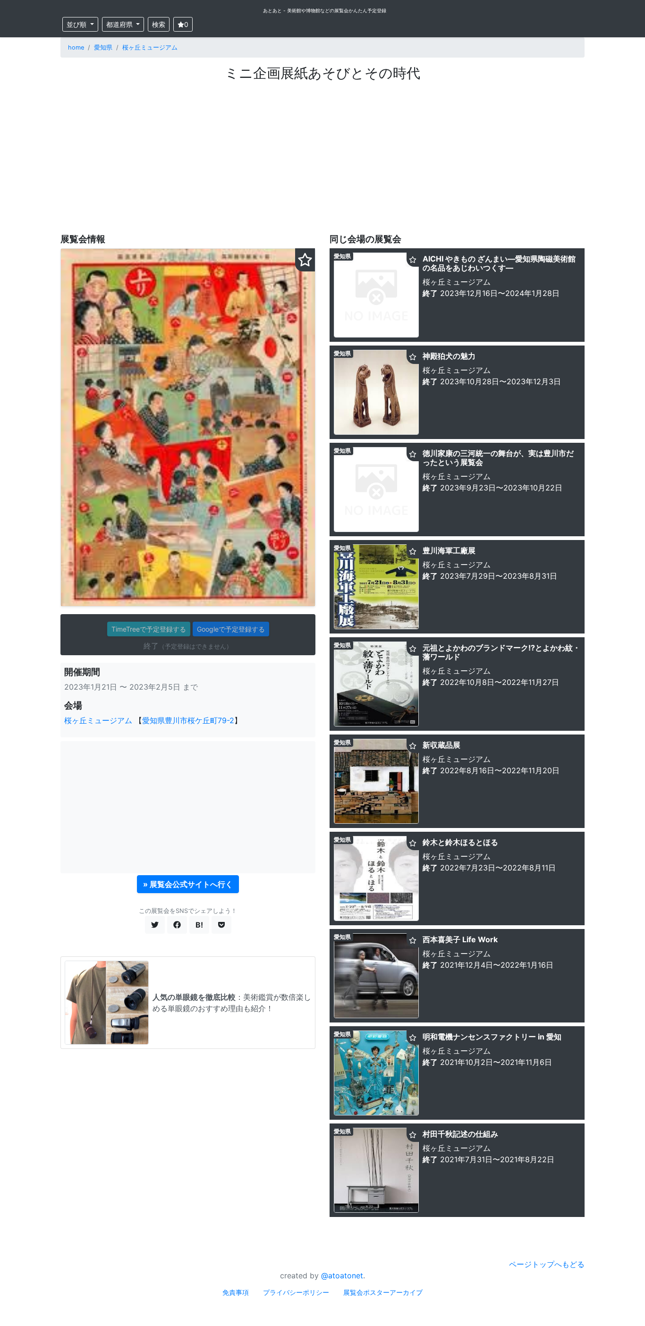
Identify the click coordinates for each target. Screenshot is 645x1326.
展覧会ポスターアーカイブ (383, 1292)
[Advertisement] (322, 152)
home (76, 47)
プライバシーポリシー (296, 1292)
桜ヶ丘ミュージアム (150, 47)
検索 (158, 24)
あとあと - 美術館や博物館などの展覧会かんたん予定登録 (324, 10)
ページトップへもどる (547, 1264)
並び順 (77, 24)
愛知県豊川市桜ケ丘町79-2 (188, 720)
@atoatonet (342, 1275)
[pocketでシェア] (221, 925)
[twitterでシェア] (155, 925)
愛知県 (103, 47)
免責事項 (235, 1292)
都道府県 (120, 24)
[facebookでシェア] (177, 925)
